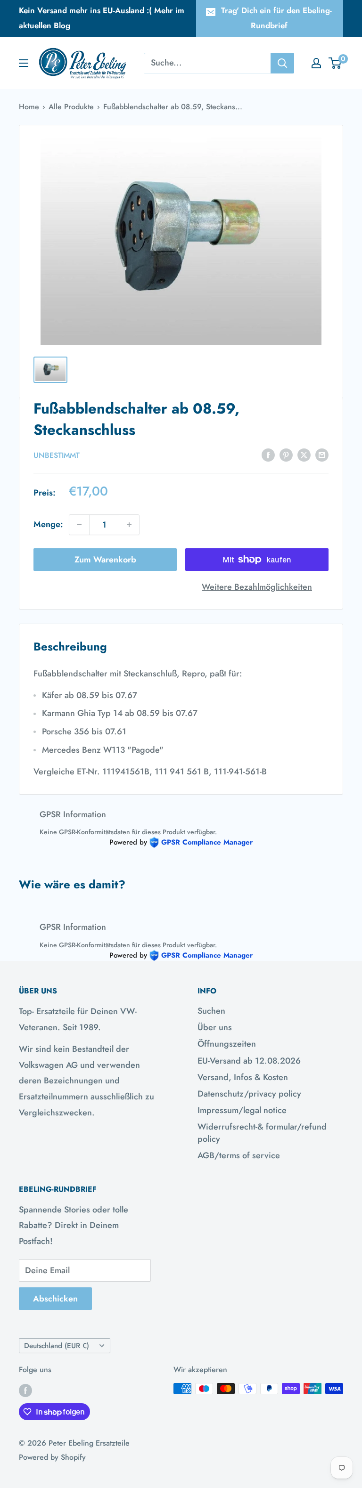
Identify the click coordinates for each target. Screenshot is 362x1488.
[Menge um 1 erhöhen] (129, 525)
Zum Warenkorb (105, 559)
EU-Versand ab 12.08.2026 (249, 1061)
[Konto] (316, 63)
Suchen (211, 1011)
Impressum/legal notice (242, 1110)
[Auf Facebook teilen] (268, 455)
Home (29, 106)
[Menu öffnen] (23, 63)
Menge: (48, 524)
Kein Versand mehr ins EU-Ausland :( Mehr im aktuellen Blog (101, 18)
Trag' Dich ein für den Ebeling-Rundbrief (276, 18)
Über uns (214, 1027)
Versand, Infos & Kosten (242, 1077)
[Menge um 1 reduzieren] (79, 525)
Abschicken (55, 1299)
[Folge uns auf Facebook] (25, 1390)
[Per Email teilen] (322, 455)
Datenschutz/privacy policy (249, 1094)
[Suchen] (282, 63)
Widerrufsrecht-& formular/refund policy (262, 1133)
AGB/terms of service (238, 1155)
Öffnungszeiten (226, 1044)
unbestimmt (56, 455)
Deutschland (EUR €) (56, 1346)
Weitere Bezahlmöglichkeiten (257, 587)
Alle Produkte (71, 106)
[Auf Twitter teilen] (304, 455)
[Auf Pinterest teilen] (286, 455)
